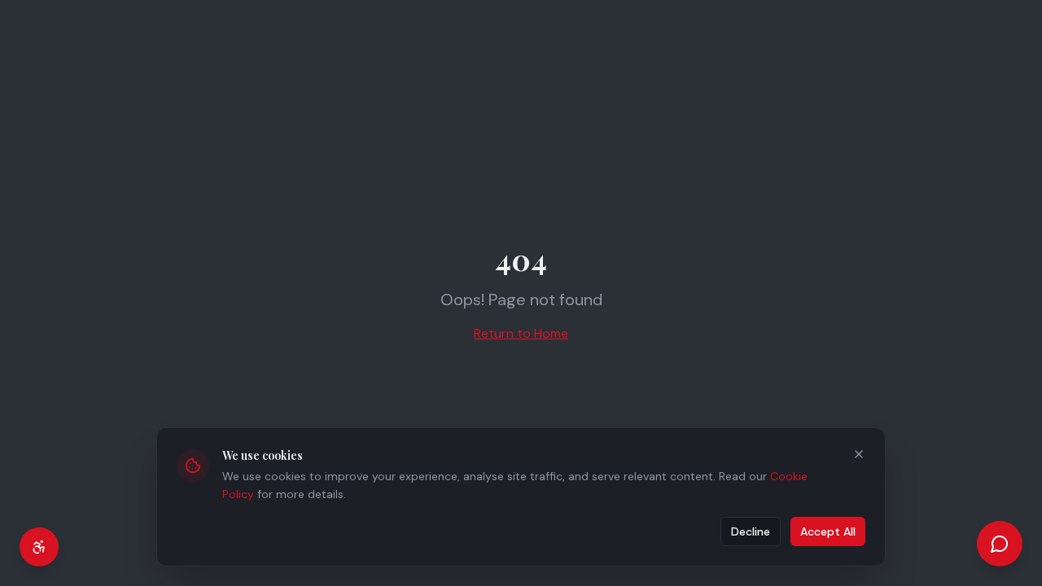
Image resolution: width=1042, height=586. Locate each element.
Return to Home (521, 333)
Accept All (828, 531)
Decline (750, 531)
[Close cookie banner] (858, 454)
